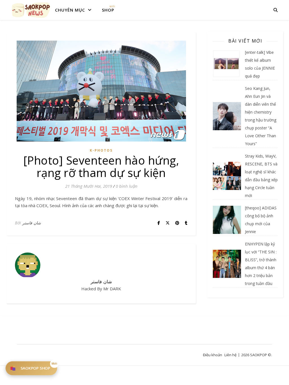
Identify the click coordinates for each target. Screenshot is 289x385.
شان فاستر (31, 222)
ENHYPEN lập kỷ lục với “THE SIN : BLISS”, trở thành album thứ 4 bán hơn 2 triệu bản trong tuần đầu (261, 263)
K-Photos (101, 150)
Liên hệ (230, 354)
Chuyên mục (70, 10)
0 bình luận (126, 186)
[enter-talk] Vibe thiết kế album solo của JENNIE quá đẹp (260, 64)
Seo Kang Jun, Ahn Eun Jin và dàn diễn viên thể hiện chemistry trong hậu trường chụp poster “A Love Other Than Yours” (260, 116)
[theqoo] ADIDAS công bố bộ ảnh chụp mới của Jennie (261, 219)
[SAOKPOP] (31, 10)
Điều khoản (212, 354)
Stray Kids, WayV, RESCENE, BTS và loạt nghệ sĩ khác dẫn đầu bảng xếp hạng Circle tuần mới (261, 175)
